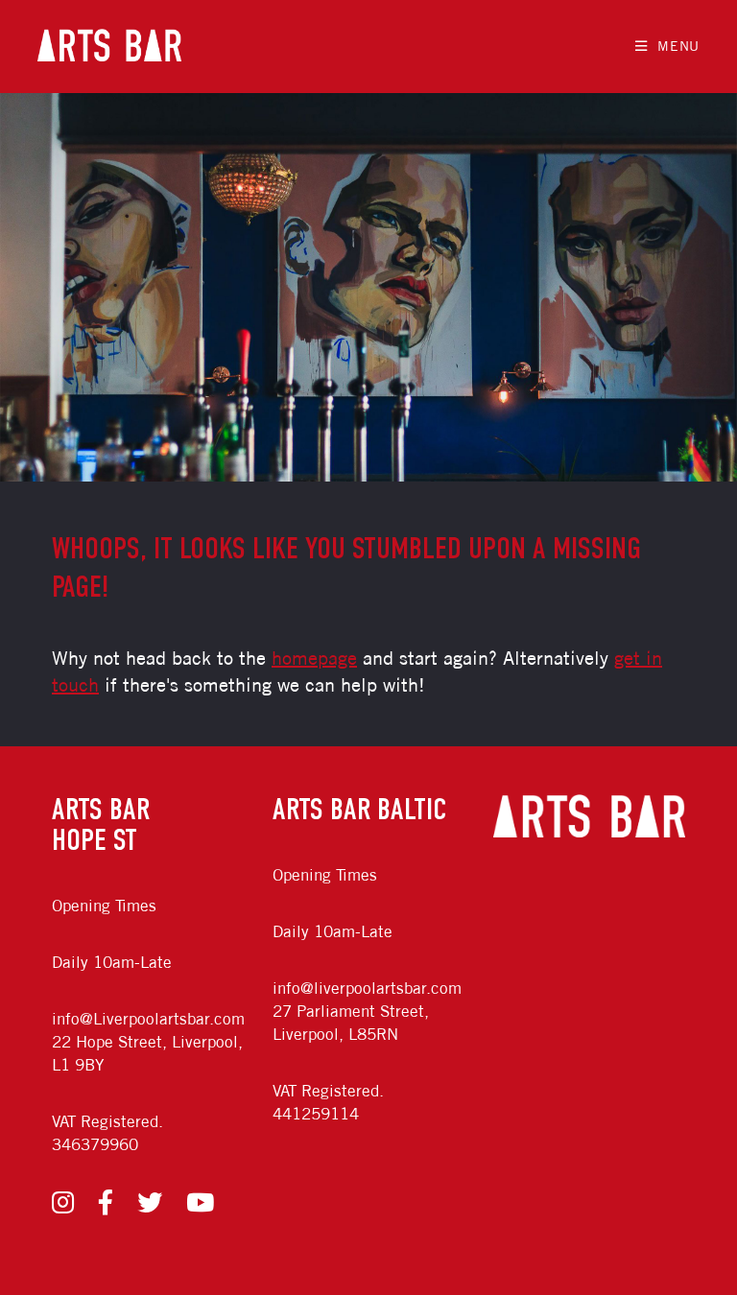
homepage (314, 658)
